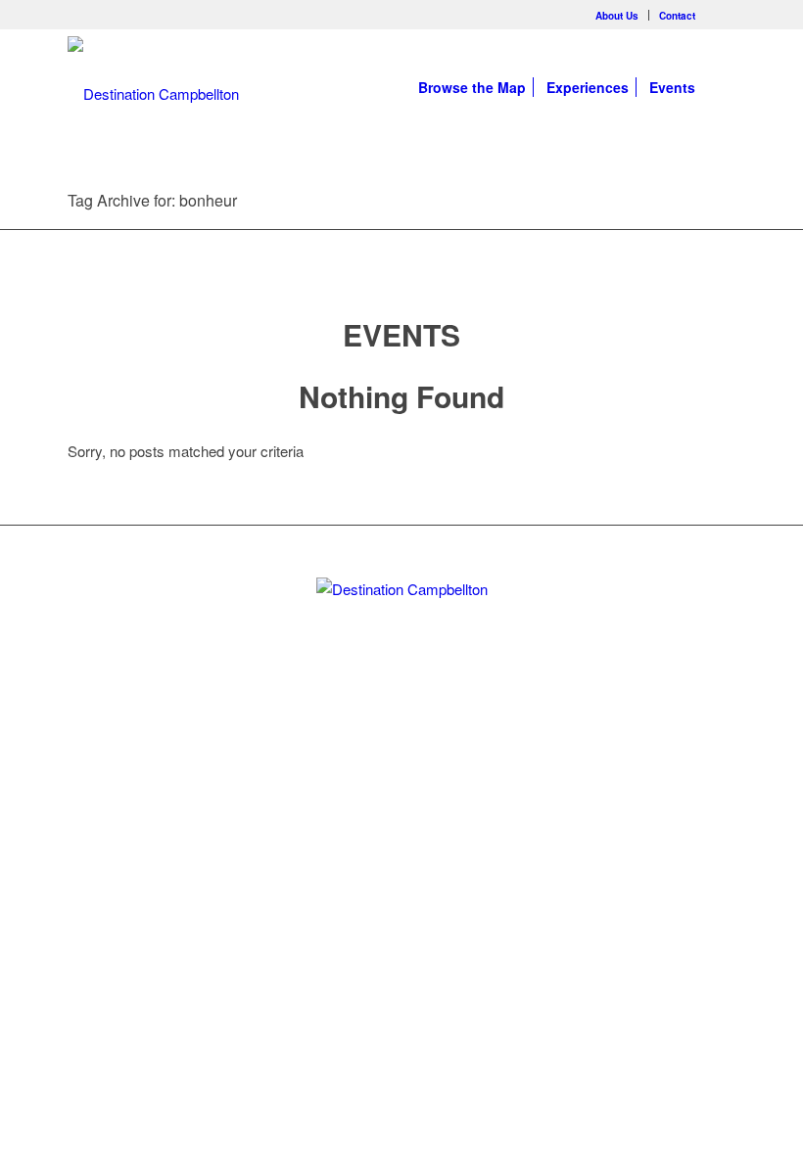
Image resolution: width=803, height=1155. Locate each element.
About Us (616, 16)
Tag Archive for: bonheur (152, 200)
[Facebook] (720, 14)
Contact (677, 16)
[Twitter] (368, 743)
